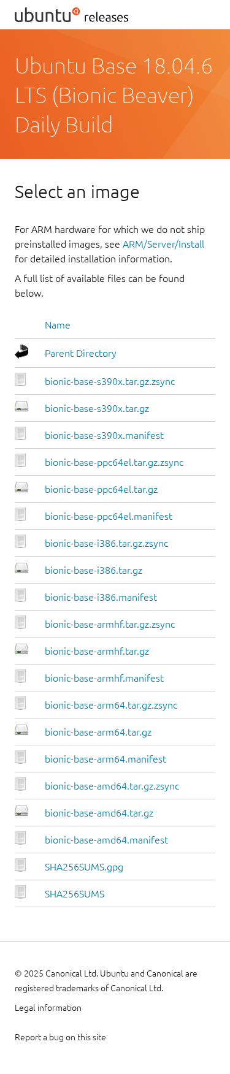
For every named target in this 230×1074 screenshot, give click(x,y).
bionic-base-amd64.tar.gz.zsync (112, 785)
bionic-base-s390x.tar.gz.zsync (110, 381)
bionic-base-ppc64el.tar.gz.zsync (114, 462)
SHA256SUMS (74, 893)
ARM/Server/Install (163, 243)
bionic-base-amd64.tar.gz (99, 812)
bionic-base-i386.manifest (101, 597)
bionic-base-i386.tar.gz (93, 570)
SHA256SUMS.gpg (84, 866)
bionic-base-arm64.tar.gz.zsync (111, 704)
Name (58, 324)
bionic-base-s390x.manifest (104, 435)
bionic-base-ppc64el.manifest (108, 516)
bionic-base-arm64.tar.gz (98, 731)
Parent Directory (81, 353)
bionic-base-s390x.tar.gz (97, 408)
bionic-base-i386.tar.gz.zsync (106, 543)
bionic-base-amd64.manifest (106, 839)
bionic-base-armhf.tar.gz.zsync (110, 624)
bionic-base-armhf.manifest (104, 678)
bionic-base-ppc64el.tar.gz (101, 489)
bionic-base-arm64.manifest (105, 758)
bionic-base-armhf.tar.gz (97, 651)
